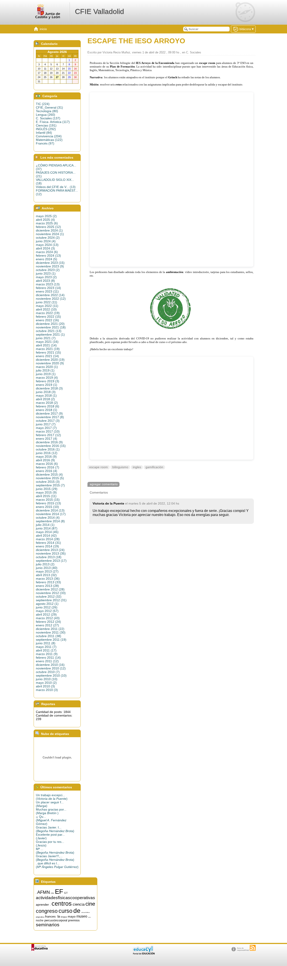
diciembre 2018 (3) (49, 388)
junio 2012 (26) (46, 607)
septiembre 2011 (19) (51, 639)
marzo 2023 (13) (48, 284)
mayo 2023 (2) (46, 277)
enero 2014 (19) (47, 546)
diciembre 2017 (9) (49, 413)
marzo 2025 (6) (47, 223)
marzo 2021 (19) (48, 349)
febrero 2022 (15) (48, 316)
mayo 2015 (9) (46, 492)
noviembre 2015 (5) (50, 478)
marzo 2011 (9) (47, 654)
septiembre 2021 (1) (50, 334)
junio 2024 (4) (46, 241)
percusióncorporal (55, 920)
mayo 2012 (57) (47, 611)
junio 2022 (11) (46, 302)
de (76, 910)
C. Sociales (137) (48, 118)
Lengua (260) (45, 114)
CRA (52, 893)
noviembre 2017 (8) (50, 417)
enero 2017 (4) (46, 438)
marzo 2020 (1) (47, 367)
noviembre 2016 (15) (51, 446)
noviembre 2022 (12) (51, 298)
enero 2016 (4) (46, 471)
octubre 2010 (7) (48, 672)
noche (39, 920)
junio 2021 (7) (46, 338)
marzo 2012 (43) (48, 618)
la (58, 916)
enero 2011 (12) (47, 661)
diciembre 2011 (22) (50, 629)
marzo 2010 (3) (47, 690)
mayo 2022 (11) (47, 306)
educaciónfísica (85, 912)
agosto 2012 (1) (47, 603)
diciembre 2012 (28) (50, 589)
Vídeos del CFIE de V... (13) (56, 187)
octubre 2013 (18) (48, 557)
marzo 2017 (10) (48, 431)
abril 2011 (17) (46, 650)
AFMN (43, 892)
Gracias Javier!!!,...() (55, 857)
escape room (98, 467)
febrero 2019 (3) (47, 381)
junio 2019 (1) (46, 374)
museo (81, 916)
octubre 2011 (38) (48, 636)
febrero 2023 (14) (48, 288)
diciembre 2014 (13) (50, 510)
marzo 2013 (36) (48, 578)
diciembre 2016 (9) (49, 442)
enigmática (40, 917)
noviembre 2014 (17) (51, 514)
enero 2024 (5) (46, 259)
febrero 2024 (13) (48, 255)
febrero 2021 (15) (48, 352)
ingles (137, 467)
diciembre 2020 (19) (50, 359)
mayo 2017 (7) (46, 428)
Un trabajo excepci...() (51, 796)
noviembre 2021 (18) (51, 327)
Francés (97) (45, 143)
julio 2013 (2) (45, 564)
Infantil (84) (44, 132)
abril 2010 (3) (45, 686)
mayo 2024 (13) (47, 245)
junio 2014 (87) (46, 528)
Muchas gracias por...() (51, 811)
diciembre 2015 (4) (49, 474)
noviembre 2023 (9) (50, 266)
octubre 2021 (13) (48, 331)
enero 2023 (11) (47, 291)
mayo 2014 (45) (47, 532)
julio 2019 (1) (45, 370)
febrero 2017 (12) (48, 435)
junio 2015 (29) (46, 489)
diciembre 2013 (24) (50, 550)
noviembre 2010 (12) (51, 668)
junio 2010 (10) (46, 679)
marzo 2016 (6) (47, 464)
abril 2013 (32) (46, 575)
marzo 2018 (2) (47, 402)
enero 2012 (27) (47, 625)
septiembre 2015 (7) (50, 485)
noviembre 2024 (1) (50, 234)
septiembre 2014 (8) (50, 521)
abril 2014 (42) (46, 535)
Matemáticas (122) (49, 140)
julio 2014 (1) (45, 525)
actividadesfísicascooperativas (65, 897)
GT (66, 893)
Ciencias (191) (46, 125)
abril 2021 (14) (46, 345)
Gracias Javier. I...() (55, 829)
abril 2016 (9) (45, 460)
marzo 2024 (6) (47, 252)
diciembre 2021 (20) (50, 324)
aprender (42, 904)
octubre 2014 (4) (48, 517)
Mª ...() (55, 850)
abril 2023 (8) (45, 280)
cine (90, 904)
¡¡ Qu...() (51, 820)
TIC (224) (43, 104)
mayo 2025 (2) (46, 216)
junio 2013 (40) (46, 568)
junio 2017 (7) (46, 424)
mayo (72, 916)
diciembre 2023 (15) (50, 262)
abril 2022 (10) (46, 309)
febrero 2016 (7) (47, 467)
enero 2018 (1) (46, 410)
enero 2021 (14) (47, 356)
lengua (64, 917)
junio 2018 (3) (46, 392)
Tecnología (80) (47, 111)
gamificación (154, 467)
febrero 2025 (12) (48, 227)
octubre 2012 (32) (48, 596)
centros (62, 903)
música (89, 917)
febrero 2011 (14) (48, 657)
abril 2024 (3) (45, 248)
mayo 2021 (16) (47, 341)
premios (74, 920)
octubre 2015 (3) (48, 481)
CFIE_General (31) (49, 107)
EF (59, 891)
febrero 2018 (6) (47, 406)
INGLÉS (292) (46, 129)
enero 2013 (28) (47, 586)
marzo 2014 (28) (48, 539)
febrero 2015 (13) (48, 503)
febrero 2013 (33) (48, 582)
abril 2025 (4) (45, 219)
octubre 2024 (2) (48, 237)
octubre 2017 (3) (48, 420)
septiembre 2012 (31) (51, 600)
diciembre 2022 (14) (50, 295)
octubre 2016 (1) (48, 449)
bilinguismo (120, 467)
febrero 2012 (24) (48, 621)
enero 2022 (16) (47, 320)
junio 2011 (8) (45, 643)
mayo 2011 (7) (46, 647)
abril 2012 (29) (46, 614)
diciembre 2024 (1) (49, 230)
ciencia (79, 904)
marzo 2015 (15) (48, 499)
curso (65, 911)
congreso (47, 911)
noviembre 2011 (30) (50, 632)
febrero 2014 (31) (48, 542)
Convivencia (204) (49, 136)
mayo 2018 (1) (46, 395)
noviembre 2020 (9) (50, 363)
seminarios (47, 924)
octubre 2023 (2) (48, 270)
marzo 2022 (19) (48, 313)
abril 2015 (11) (46, 496)
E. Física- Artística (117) (53, 122)
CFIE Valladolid (99, 11)
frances (50, 916)
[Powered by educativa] (39, 947)
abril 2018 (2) (45, 399)
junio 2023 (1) (46, 273)
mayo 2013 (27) (47, 571)
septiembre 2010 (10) (51, 675)
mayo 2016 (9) (46, 456)
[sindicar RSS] (253, 948)
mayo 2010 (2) (46, 682)
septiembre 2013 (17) (51, 560)
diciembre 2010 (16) (50, 665)
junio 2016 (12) (46, 453)
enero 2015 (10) (47, 507)
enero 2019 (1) (46, 385)
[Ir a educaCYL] (143, 953)
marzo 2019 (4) (47, 377)
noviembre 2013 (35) (51, 553)
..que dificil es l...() (57, 865)
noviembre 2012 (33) (51, 593)
